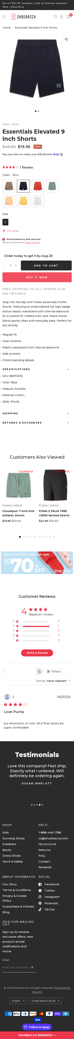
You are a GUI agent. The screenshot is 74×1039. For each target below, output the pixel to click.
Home (7, 27)
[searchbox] (20, 671)
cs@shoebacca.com (53, 838)
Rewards (45, 867)
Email (5, 959)
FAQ (42, 855)
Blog (6, 912)
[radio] (8, 186)
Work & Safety (12, 861)
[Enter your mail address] (32, 967)
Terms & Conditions (16, 890)
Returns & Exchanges (22, 422)
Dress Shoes (11, 855)
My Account (47, 844)
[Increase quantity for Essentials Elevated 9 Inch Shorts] (16, 265)
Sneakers (9, 844)
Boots (6, 850)
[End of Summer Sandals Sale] (37, 562)
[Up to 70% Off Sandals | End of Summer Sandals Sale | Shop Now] (37, 5)
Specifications (16, 369)
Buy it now (37, 277)
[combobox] (53, 681)
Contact (44, 861)
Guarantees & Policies (18, 906)
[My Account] (61, 16)
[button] (37, 1035)
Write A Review (37, 653)
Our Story (9, 884)
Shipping (10, 413)
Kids (5, 832)
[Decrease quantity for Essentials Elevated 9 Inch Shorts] (5, 265)
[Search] (55, 16)
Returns (44, 850)
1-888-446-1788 (50, 832)
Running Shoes (13, 838)
